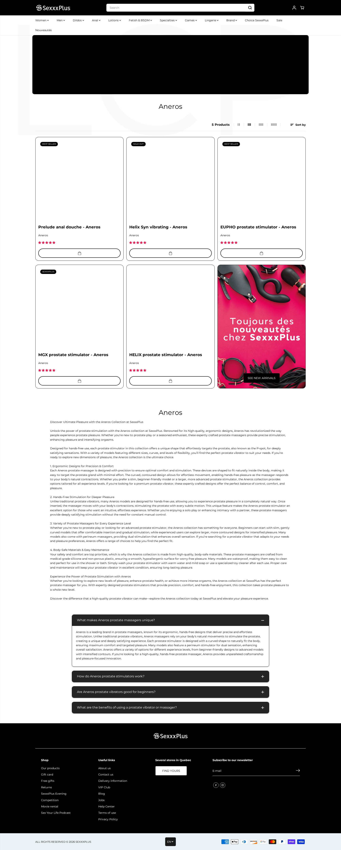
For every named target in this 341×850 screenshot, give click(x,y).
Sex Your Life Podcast (56, 813)
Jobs (101, 800)
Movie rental (49, 806)
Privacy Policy (108, 819)
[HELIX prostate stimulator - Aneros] (170, 309)
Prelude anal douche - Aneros (69, 227)
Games (190, 20)
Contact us (105, 774)
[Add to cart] (79, 253)
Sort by (300, 125)
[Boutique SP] (53, 7)
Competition (50, 800)
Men (60, 20)
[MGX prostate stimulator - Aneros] (79, 309)
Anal (95, 20)
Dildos (77, 20)
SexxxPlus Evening (54, 793)
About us (104, 768)
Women (41, 20)
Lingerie (211, 20)
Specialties (167, 20)
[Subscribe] (298, 771)
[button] (47, 242)
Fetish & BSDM (139, 20)
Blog (101, 793)
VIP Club (104, 787)
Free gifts (47, 781)
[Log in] (294, 7)
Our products (50, 768)
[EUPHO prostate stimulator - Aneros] (261, 181)
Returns (46, 787)
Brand (230, 20)
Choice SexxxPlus (257, 20)
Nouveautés (43, 30)
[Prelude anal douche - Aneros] (79, 181)
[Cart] (302, 7)
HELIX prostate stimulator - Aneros (165, 354)
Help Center (106, 806)
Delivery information (112, 781)
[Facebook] (216, 785)
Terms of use (107, 813)
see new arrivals (261, 378)
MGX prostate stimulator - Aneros (73, 354)
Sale (279, 20)
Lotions (113, 20)
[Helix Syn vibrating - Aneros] (170, 181)
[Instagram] (222, 785)
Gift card (47, 774)
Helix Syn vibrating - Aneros (158, 227)
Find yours (171, 771)
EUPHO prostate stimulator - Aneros (258, 227)
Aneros (43, 235)
